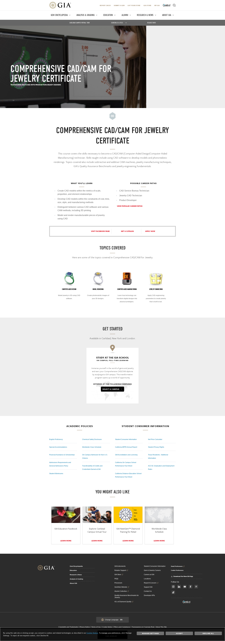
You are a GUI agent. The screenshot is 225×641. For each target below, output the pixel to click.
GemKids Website (120, 587)
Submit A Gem (119, 5)
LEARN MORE (159, 540)
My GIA (157, 5)
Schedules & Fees (117, 23)
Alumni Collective (120, 591)
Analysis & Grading (76, 579)
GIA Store (147, 5)
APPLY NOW (150, 231)
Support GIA (148, 587)
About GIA (73, 583)
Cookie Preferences (177, 570)
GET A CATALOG (127, 231)
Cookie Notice (107, 627)
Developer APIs (149, 595)
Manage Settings (150, 633)
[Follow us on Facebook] (190, 586)
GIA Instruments (120, 566)
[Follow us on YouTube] (185, 586)
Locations (147, 579)
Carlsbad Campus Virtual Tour (79, 23)
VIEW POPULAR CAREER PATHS (129, 206)
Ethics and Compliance (122, 627)
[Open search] (174, 5)
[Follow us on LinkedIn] (179, 586)
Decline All (208, 633)
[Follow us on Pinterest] (196, 586)
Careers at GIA (149, 574)
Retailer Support (120, 570)
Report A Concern (150, 583)
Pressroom (118, 583)
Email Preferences (177, 566)
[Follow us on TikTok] (173, 592)
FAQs (116, 579)
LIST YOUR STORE (134, 5)
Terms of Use (96, 627)
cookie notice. (92, 633)
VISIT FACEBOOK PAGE (100, 231)
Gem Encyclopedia (76, 566)
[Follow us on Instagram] (173, 586)
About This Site (161, 627)
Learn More (65, 540)
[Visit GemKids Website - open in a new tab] (187, 602)
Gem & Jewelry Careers (152, 570)
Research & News (76, 574)
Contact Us (148, 591)
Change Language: (113, 620)
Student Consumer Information (154, 566)
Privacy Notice (85, 627)
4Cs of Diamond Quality (122, 602)
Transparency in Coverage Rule (143, 627)
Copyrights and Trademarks (68, 627)
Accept (179, 633)
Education (73, 570)
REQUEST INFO (151, 23)
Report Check (105, 5)
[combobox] (112, 389)
